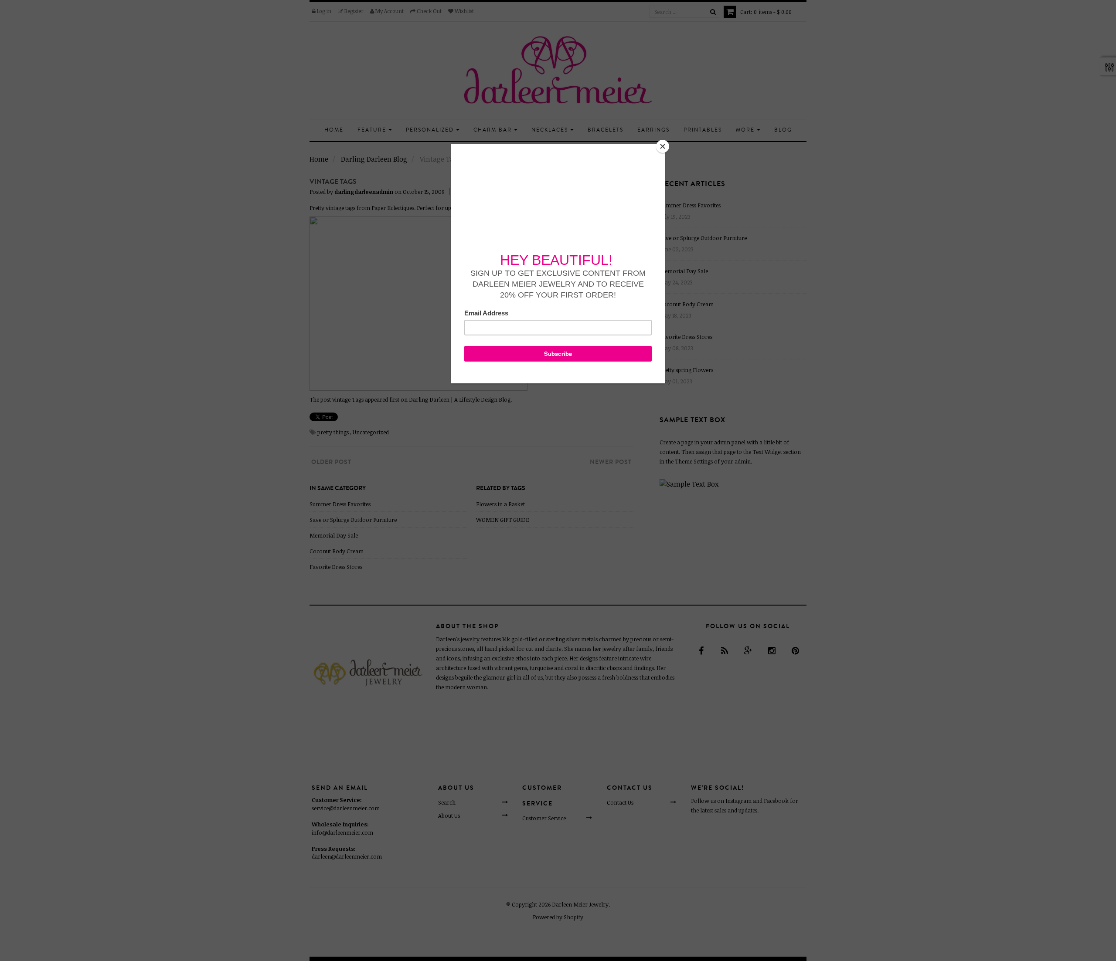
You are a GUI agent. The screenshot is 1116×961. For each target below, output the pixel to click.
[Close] (662, 146)
